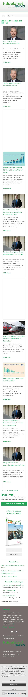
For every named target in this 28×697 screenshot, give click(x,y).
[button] (3, 16)
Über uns (6, 609)
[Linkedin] (16, 632)
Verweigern (14, 680)
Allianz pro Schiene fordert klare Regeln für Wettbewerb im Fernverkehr (14, 338)
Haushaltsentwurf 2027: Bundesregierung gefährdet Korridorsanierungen (12, 212)
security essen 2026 (9, 596)
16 (7, 490)
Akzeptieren (14, 685)
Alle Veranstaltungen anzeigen (9, 601)
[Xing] (12, 632)
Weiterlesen (7, 62)
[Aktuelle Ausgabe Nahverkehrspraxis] (14, 531)
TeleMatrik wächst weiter (9, 576)
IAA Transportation (9, 590)
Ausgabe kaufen (14, 554)
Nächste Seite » (13, 490)
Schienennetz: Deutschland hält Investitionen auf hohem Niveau (13, 170)
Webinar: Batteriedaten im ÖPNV (13, 585)
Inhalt (14, 550)
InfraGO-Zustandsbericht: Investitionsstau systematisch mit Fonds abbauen (13, 423)
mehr (14, 689)
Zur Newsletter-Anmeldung (14, 503)
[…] (14, 624)
